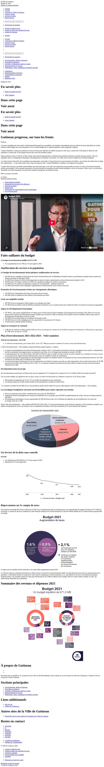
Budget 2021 (9, 188)
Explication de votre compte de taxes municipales (20, 189)
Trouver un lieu (10, 14)
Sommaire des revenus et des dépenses (17, 184)
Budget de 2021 (10, 78)
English (7, 9)
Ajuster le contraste (11, 32)
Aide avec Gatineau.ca (12, 706)
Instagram (8, 731)
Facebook (8, 726)
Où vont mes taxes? (11, 191)
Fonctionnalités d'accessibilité (14, 755)
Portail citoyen (9, 18)
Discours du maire (11, 186)
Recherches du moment (12, 25)
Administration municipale (13, 75)
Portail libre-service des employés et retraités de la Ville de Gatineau (26, 716)
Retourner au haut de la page (14, 760)
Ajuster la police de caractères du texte (17, 30)
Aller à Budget (9, 95)
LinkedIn (8, 733)
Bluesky (7, 730)
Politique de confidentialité (13, 742)
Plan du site (8, 704)
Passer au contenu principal (9, 5)
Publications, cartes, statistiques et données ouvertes (21, 67)
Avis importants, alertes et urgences (16, 60)
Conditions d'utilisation (12, 740)
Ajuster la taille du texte (12, 28)
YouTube (8, 735)
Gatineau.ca (8, 71)
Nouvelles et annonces (12, 62)
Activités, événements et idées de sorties (17, 64)
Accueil (7, 10)
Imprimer (8, 756)
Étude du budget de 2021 (13, 92)
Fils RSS (8, 737)
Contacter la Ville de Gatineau (14, 12)
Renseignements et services (13, 66)
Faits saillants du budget (12, 182)
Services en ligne (10, 16)
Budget (7, 76)
